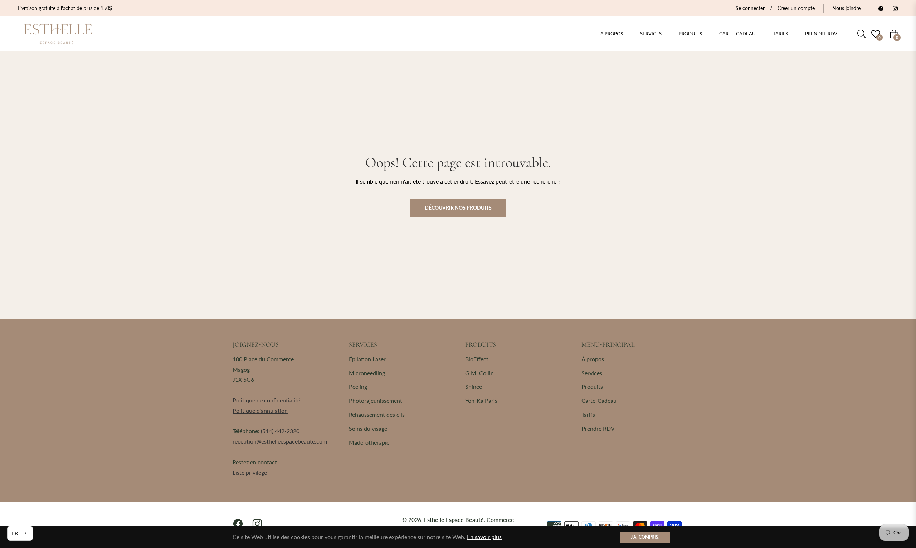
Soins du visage (368, 428)
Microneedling (367, 373)
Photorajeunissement (375, 400)
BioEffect (476, 359)
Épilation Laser (367, 359)
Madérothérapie (369, 442)
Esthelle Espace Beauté (454, 519)
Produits (592, 386)
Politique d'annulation (260, 410)
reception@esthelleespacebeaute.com (280, 441)
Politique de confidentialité (266, 400)
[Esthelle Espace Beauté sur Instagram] (895, 8)
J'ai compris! (645, 537)
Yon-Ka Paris (481, 400)
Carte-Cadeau (599, 400)
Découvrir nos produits (458, 208)
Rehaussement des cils (377, 414)
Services (591, 373)
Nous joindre (846, 8)
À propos (592, 359)
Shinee (473, 386)
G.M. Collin (479, 373)
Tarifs (588, 414)
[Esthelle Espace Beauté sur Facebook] (881, 8)
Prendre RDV (598, 428)
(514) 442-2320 (280, 430)
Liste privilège (250, 472)
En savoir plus (484, 536)
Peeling (358, 386)
